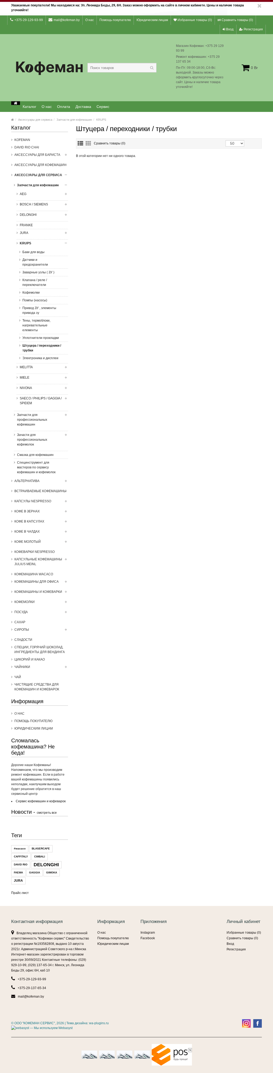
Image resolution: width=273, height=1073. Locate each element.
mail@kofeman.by (67, 20)
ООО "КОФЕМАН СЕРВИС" (34, 1023)
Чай (17, 677)
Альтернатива (26, 481)
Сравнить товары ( (109, 143)
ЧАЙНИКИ (22, 667)
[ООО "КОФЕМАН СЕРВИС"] (15, 103)
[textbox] (121, 67)
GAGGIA (34, 872)
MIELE (24, 377)
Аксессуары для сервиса (35, 119)
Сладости (23, 640)
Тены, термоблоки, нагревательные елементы (36, 325)
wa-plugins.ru (99, 1023)
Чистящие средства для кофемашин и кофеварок (36, 687)
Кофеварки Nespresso (34, 552)
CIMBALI (39, 856)
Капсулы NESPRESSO (32, 501)
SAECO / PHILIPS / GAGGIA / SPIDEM (41, 400)
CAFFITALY (21, 856)
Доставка (83, 106)
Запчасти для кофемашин (74, 119)
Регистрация (253, 29)
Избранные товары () (194, 20)
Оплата (63, 106)
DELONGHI (28, 215)
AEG (23, 194)
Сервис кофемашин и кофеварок (41, 801)
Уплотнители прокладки (40, 338)
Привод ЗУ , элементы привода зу (39, 310)
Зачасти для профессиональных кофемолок (32, 439)
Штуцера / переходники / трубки (41, 348)
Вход (229, 29)
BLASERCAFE (41, 848)
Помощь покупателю (115, 20)
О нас (89, 20)
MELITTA (26, 367)
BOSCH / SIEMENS (34, 204)
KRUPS (101, 119)
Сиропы (21, 629)
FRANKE (26, 225)
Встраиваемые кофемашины (40, 491)
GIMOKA (51, 872)
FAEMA (18, 872)
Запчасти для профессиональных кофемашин (32, 419)
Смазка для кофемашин (35, 455)
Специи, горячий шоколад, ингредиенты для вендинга (39, 649)
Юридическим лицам (152, 20)
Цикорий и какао (29, 659)
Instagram (147, 932)
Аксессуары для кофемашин (40, 165)
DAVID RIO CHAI (26, 147)
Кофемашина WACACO (33, 574)
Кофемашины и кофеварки (38, 592)
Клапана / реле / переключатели (34, 282)
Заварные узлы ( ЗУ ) (38, 272)
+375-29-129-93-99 (28, 20)
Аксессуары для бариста (37, 155)
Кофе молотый (27, 542)
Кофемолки (31, 292)
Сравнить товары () (237, 20)
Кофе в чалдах (27, 531)
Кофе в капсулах (29, 521)
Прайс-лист (20, 893)
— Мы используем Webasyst (51, 1028)
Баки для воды (33, 252)
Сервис (103, 106)
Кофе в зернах (27, 511)
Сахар (19, 622)
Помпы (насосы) (34, 300)
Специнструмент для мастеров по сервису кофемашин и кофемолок (36, 467)
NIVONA (26, 388)
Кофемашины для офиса (36, 582)
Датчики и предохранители (35, 262)
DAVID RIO (20, 864)
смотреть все (47, 813)
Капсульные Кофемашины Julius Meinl (38, 561)
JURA (24, 233)
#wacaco (20, 848)
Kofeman (22, 140)
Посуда (21, 612)
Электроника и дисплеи (40, 358)
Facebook (147, 938)
